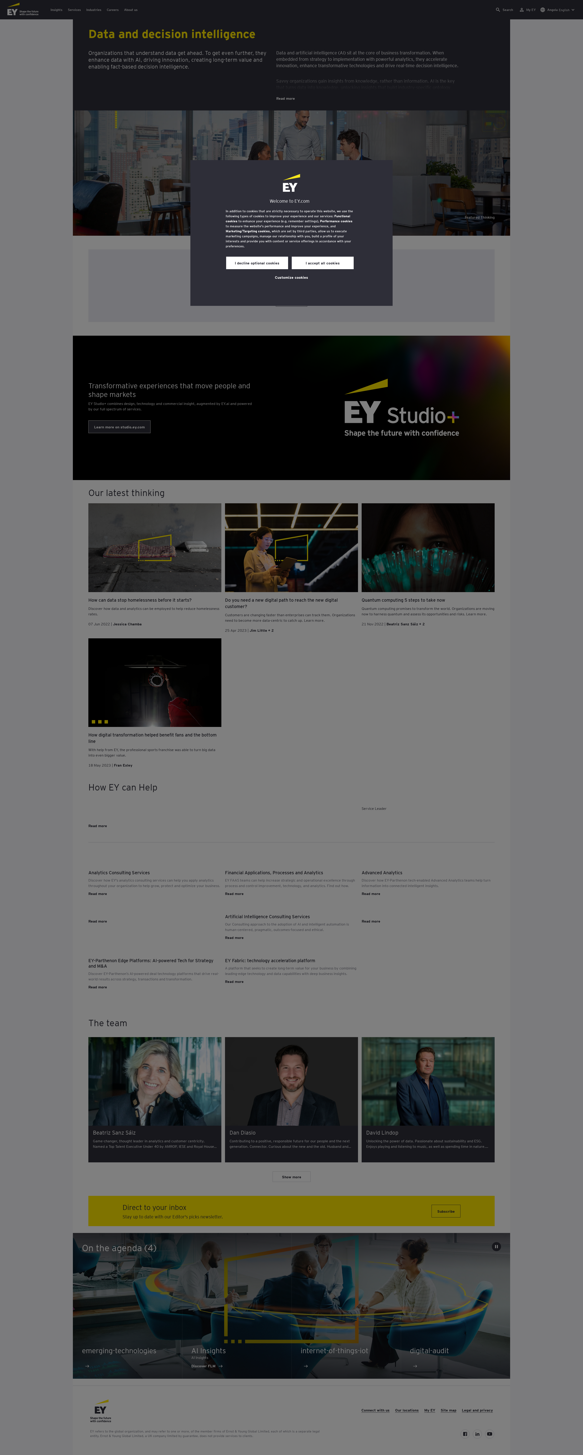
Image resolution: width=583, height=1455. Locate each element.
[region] (291, 233)
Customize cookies (291, 277)
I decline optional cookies (257, 262)
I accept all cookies (323, 262)
